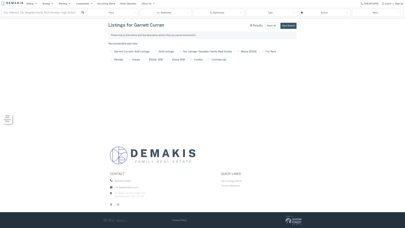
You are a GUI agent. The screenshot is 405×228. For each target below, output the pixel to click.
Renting (63, 3)
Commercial (219, 59)
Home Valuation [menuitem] (128, 3)
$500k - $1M (156, 59)
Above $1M (178, 59)
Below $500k (249, 51)
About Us (146, 3)
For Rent (271, 51)
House (136, 59)
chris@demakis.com (126, 187)
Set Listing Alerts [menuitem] (106, 3)
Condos (198, 59)
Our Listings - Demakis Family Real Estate (207, 51)
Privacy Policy (179, 220)
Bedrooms (166, 12)
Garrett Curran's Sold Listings (132, 51)
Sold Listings (166, 51)
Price (111, 12)
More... (376, 12)
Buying (46, 3)
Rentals (118, 59)
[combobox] (3, 13)
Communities (82, 3)
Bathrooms (218, 12)
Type (270, 12)
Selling (30, 3)
